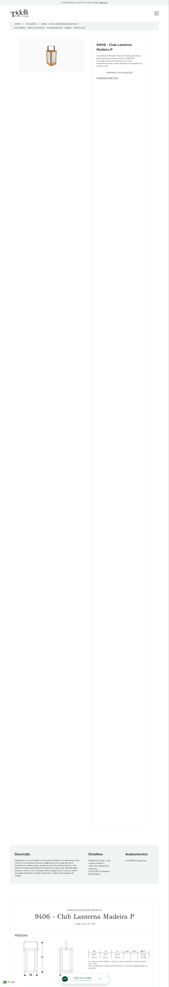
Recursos (20, 28)
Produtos (79, 28)
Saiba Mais (103, 2)
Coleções (31, 24)
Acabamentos (55, 28)
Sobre (68, 28)
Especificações (36, 28)
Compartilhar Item (107, 78)
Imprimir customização (119, 73)
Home (18, 24)
